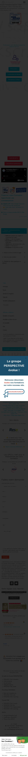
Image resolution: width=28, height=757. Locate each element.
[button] (25, 358)
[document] (14, 378)
